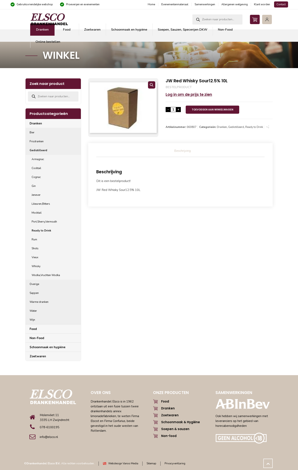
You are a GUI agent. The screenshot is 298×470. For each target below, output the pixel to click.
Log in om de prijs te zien (189, 94)
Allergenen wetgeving (234, 4)
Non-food (169, 436)
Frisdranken (37, 141)
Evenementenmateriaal (174, 4)
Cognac (36, 177)
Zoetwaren (38, 356)
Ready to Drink (254, 127)
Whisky (36, 266)
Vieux (35, 257)
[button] (151, 85)
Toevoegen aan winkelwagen (212, 109)
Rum (34, 239)
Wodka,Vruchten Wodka (46, 275)
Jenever (36, 195)
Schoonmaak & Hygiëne (180, 422)
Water (33, 311)
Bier (32, 132)
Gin (34, 186)
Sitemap (151, 463)
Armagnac (38, 159)
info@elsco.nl (49, 437)
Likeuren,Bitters (41, 204)
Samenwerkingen (205, 4)
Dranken (222, 127)
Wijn (32, 320)
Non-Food (37, 338)
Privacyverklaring (175, 463)
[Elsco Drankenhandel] (49, 19)
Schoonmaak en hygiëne (47, 347)
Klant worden (262, 4)
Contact (281, 4)
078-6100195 (49, 427)
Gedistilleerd (236, 127)
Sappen (34, 293)
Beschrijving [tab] (182, 151)
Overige (34, 284)
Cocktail (36, 168)
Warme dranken (39, 302)
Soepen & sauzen (175, 429)
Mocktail (37, 213)
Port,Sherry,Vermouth (44, 222)
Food (33, 329)
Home (151, 4)
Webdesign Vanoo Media (123, 463)
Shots (35, 248)
